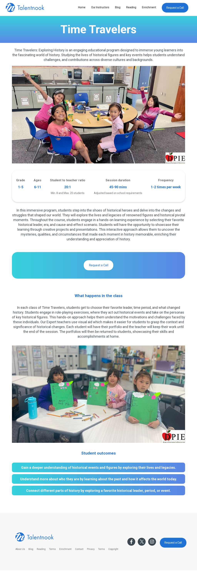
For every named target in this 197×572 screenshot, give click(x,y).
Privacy (91, 549)
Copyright (113, 549)
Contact (79, 549)
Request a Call (175, 7)
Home (81, 7)
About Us (20, 549)
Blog (117, 7)
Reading (131, 7)
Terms (52, 549)
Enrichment (149, 7)
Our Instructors (100, 7)
